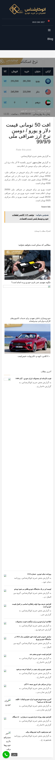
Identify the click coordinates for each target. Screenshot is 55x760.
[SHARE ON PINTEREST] (34, 235)
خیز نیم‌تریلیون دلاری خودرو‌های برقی (38, 732)
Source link (46, 207)
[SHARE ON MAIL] (30, 235)
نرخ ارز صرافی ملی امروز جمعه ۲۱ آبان (37, 684)
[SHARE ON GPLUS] (39, 235)
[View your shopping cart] (49, 22)
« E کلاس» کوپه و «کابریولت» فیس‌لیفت (34, 356)
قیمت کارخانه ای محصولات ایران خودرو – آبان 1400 (33, 378)
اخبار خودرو (24, 111)
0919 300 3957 (38, 22)
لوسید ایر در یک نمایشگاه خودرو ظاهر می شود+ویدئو (32, 589)
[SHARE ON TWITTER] (48, 235)
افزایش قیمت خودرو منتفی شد (40, 654)
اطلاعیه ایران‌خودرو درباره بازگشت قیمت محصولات (33, 622)
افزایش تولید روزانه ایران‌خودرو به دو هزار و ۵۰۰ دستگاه (31, 717)
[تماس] (6, 754)
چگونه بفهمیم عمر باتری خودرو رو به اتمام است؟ (31, 282)
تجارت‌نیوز (37, 162)
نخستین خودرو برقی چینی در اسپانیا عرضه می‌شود (33, 669)
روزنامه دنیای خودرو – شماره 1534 (39, 574)
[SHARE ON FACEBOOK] (43, 235)
